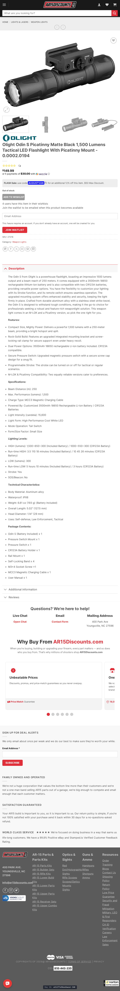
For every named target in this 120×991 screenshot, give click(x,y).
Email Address (11, 748)
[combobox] (56, 13)
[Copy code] (45, 183)
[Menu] (4, 4)
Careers (107, 932)
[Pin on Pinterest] (27, 249)
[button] (111, 983)
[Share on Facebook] (10, 249)
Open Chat (20, 621)
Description (16, 268)
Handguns (88, 865)
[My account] (99, 4)
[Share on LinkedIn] (33, 249)
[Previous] (8, 75)
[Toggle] (5, 268)
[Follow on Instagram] (10, 890)
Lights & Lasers (19, 22)
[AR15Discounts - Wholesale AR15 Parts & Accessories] (59, 4)
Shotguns (87, 873)
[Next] (111, 75)
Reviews (14, 597)
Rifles (85, 869)
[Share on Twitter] (16, 249)
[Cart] (114, 4)
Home (5, 22)
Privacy (99, 961)
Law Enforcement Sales (110, 940)
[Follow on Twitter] (16, 890)
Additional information (23, 589)
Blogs (105, 868)
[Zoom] (6, 110)
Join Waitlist (14, 229)
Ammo (86, 877)
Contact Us (109, 872)
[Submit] (114, 13)
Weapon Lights (39, 22)
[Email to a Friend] (22, 249)
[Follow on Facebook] (5, 890)
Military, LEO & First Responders (109, 916)
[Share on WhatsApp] (5, 249)
